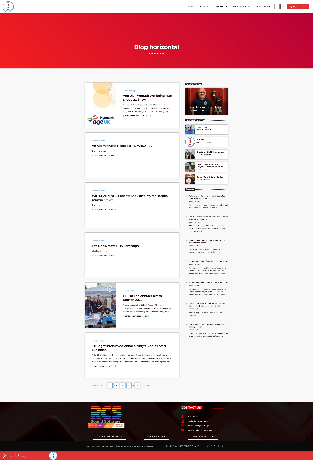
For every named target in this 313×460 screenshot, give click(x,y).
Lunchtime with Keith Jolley (205, 107)
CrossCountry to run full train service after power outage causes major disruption (207, 304)
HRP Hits (200, 140)
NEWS (191, 189)
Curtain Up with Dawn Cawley (209, 177)
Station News (129, 291)
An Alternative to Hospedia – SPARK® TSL (122, 146)
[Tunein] (207, 446)
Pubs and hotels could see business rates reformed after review (207, 197)
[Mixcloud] (215, 446)
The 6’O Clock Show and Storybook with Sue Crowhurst (209, 165)
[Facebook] (219, 446)
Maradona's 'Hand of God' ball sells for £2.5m (208, 261)
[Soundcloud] (211, 446)
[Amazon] (223, 446)
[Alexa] (226, 446)
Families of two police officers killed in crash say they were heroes (208, 218)
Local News (129, 91)
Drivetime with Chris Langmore (210, 152)
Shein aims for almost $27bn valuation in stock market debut (207, 241)
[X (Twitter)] (203, 446)
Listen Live (297, 6)
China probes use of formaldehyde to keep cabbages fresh (207, 325)
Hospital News (99, 141)
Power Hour (201, 127)
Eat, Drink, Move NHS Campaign (115, 246)
